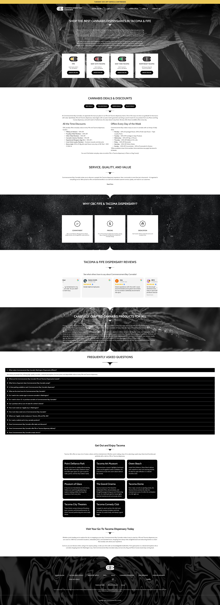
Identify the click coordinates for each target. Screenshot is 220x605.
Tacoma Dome (136, 483)
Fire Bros (149, 328)
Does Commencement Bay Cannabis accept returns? (24, 432)
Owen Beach (135, 463)
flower (80, 332)
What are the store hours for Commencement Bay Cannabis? (27, 391)
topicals (114, 332)
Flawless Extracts (141, 328)
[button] (110, 184)
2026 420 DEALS (74, 579)
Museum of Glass (73, 483)
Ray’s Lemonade (110, 328)
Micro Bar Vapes (126, 328)
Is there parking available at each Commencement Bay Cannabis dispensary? (32, 387)
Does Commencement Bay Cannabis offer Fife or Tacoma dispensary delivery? (32, 428)
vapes (84, 332)
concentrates (90, 332)
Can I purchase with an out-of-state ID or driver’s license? (26, 403)
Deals (109, 9)
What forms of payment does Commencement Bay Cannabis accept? (29, 383)
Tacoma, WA (68, 454)
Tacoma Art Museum (107, 463)
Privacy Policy (113, 585)
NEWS (113, 575)
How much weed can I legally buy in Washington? (24, 408)
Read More (110, 184)
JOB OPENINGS (143, 575)
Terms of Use (99, 585)
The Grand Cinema (106, 483)
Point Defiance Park (74, 463)
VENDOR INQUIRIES (159, 575)
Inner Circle (133, 9)
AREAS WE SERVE (93, 575)
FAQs (144, 9)
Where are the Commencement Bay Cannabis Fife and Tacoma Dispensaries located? (34, 379)
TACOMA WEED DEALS (76, 575)
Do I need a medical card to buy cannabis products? (24, 420)
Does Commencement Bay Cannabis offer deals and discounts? (28, 424)
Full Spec (118, 328)
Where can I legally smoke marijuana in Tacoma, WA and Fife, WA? (28, 416)
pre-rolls (97, 332)
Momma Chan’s (90, 328)
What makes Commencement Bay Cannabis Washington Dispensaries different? (33, 370)
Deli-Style (121, 9)
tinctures (109, 332)
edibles (121, 332)
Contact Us (156, 9)
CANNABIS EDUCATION (127, 575)
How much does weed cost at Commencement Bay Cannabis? (27, 412)
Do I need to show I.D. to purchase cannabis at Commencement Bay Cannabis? (32, 399)
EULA (123, 585)
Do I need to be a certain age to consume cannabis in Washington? (29, 395)
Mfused (133, 328)
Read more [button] (131, 295)
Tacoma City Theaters (75, 504)
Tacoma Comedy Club (108, 504)
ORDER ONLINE (59, 575)
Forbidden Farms (100, 328)
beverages (103, 332)
